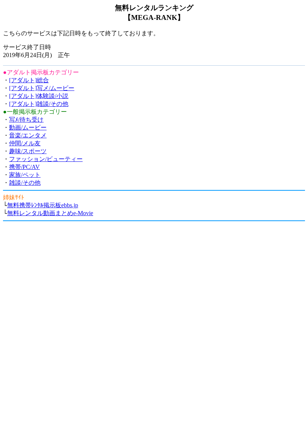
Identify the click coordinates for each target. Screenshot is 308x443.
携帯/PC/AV (24, 167)
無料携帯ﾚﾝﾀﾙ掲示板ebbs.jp (42, 205)
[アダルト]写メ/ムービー (41, 88)
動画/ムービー (28, 127)
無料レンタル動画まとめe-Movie (50, 213)
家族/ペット (25, 175)
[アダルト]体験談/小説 (38, 96)
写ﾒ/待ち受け (26, 119)
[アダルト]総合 (29, 80)
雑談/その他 (25, 182)
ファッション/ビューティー (46, 159)
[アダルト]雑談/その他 (38, 104)
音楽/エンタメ (28, 135)
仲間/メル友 (25, 143)
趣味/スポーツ (28, 151)
